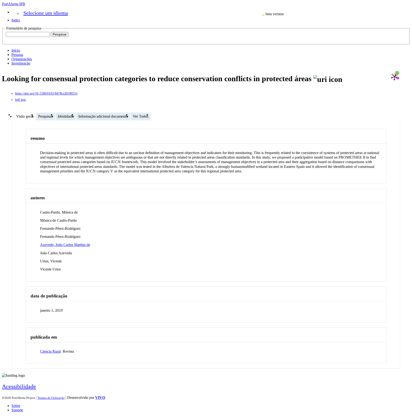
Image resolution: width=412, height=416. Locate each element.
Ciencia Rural (50, 351)
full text (20, 99)
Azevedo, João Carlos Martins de (65, 245)
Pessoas (17, 55)
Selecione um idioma (45, 13)
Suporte (17, 410)
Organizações (21, 59)
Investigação (20, 63)
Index (15, 20)
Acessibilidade (19, 386)
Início (15, 50)
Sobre (15, 406)
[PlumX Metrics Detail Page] (394, 77)
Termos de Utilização (51, 398)
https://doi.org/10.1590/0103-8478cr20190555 (46, 93)
